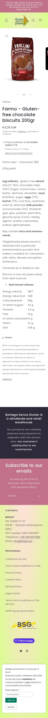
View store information (19, 153)
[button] (6, 20)
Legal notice (12, 593)
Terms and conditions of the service (22, 602)
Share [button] (8, 337)
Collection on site (15, 559)
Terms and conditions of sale (23, 565)
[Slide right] (30, 94)
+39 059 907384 (29, 537)
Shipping (21, 131)
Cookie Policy (13, 579)
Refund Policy (13, 586)
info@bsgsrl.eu (22, 541)
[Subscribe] (39, 496)
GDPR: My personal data (19, 610)
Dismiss (11, 707)
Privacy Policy (13, 572)
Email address (12, 690)
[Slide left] (18, 94)
